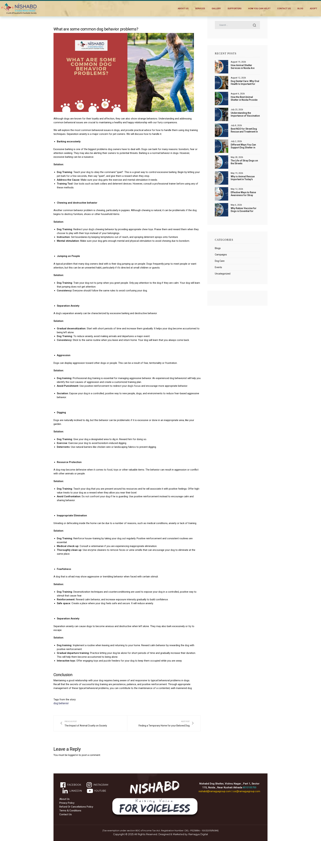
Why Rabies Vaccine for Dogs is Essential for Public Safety (243, 210)
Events (218, 267)
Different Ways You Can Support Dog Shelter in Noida (243, 146)
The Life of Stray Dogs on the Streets (244, 162)
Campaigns (221, 254)
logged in (73, 755)
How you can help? (259, 8)
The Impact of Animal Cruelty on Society (83, 723)
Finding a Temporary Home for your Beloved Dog (166, 723)
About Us (183, 8)
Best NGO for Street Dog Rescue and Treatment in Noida (244, 130)
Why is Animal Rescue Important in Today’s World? (243, 178)
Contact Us (284, 8)
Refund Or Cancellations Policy (76, 806)
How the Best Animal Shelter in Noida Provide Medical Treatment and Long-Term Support (244, 98)
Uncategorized (222, 273)
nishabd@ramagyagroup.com (215, 791)
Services (200, 8)
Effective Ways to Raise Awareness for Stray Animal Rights (243, 194)
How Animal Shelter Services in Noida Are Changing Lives (242, 67)
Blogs (218, 248)
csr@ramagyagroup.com (246, 791)
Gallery (216, 8)
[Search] (254, 25)
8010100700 (249, 787)
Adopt (313, 8)
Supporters (234, 8)
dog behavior (61, 703)
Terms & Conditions (70, 810)
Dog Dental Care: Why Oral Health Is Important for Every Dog (245, 82)
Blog (300, 8)
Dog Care (220, 261)
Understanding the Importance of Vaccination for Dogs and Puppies (245, 114)
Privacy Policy (66, 802)
